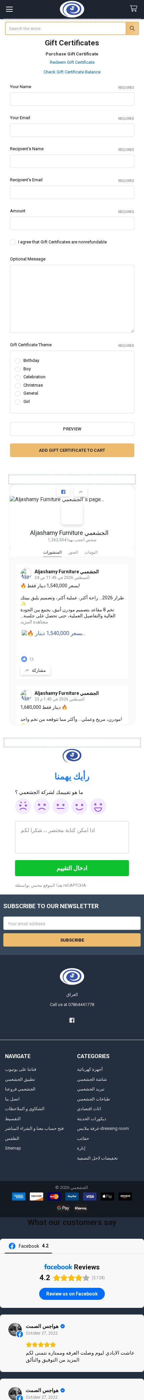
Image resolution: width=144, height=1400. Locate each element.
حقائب (83, 1138)
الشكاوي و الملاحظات (25, 1108)
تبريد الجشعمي (90, 1088)
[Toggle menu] (9, 9)
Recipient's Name (72, 149)
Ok (61, 806)
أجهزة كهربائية (90, 1069)
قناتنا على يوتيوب (20, 1069)
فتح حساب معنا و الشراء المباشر (34, 1128)
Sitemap (13, 1148)
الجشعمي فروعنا (20, 1088)
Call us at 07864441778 (72, 1004)
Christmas (33, 385)
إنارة (81, 1148)
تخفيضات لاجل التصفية (97, 1158)
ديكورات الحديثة (91, 1118)
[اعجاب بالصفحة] (63, 491)
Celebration (34, 376)
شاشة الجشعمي (92, 1079)
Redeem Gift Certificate (72, 62)
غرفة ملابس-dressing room (103, 1128)
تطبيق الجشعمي (20, 1079)
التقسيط (13, 1118)
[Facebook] (72, 1020)
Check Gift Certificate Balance (72, 71)
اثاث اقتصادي (89, 1108)
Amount (72, 211)
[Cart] (135, 9)
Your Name (72, 86)
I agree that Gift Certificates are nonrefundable (62, 241)
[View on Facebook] (15, 1329)
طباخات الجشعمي (93, 1099)
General (30, 393)
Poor (42, 806)
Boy (27, 368)
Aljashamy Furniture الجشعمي (69, 532)
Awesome (98, 806)
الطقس (12, 1138)
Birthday (31, 360)
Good (79, 806)
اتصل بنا (12, 1099)
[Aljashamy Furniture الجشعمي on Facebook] (72, 514)
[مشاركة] (80, 491)
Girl (26, 401)
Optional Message (28, 258)
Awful (23, 806)
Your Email (72, 118)
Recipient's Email (72, 180)
